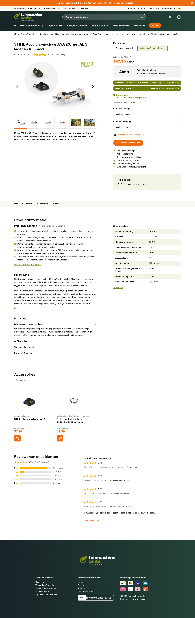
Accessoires (139, 25)
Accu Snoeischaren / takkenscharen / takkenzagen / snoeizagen (121, 34)
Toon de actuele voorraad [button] (124, 102)
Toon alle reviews (91, 521)
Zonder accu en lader (125, 48)
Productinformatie (23, 204)
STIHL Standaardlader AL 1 (29, 419)
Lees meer (18, 308)
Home (80, 582)
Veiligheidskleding (121, 25)
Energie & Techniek (100, 25)
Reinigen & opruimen (77, 25)
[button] (17, 86)
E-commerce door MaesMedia (133, 599)
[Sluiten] (192, 3)
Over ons (142, 8)
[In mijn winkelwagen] (17, 438)
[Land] (180, 8)
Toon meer (118, 287)
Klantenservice (168, 8)
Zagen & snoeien (55, 25)
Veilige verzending (124, 154)
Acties (155, 25)
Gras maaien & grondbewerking (28, 25)
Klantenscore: (26, 8)
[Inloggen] (169, 17)
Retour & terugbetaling (45, 588)
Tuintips (131, 8)
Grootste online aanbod (51, 8)
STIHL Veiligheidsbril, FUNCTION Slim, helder (70, 420)
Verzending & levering (45, 585)
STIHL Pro (154, 8)
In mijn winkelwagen (130, 143)
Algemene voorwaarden (46, 595)
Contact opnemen (86, 591)
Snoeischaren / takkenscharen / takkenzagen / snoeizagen (66, 34)
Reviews (56, 204)
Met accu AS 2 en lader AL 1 (152, 48)
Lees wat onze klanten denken (27, 264)
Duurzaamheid (42, 591)
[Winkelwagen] (179, 17)
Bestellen (39, 582)
